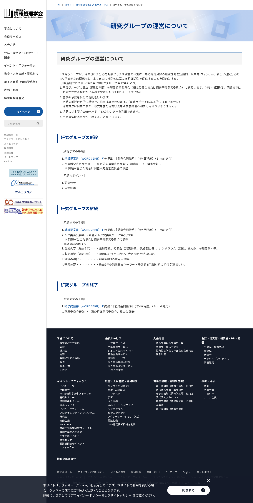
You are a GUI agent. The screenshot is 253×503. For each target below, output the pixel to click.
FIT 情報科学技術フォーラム (75, 393)
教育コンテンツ (116, 412)
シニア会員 (210, 397)
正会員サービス (116, 343)
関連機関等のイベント (72, 443)
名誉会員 (209, 389)
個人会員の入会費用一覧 (170, 343)
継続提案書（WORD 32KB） (82, 230)
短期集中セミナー (70, 401)
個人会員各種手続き (119, 362)
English (8, 161)
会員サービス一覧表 (167, 346)
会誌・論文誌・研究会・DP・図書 (23, 55)
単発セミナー (67, 439)
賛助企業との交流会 (71, 432)
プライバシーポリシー (86, 495)
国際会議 (65, 420)
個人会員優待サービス (120, 366)
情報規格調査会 (14, 98)
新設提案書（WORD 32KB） (82, 158)
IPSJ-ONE (65, 424)
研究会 (208, 354)
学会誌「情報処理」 (215, 347)
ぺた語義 (113, 401)
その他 (63, 370)
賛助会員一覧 (11, 134)
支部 (62, 354)
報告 (62, 362)
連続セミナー (67, 397)
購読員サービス (116, 358)
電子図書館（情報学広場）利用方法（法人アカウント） (175, 395)
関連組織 (113, 420)
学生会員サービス (118, 346)
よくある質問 (11, 143)
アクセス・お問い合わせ (16, 139)
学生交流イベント (70, 436)
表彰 (62, 346)
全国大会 (65, 389)
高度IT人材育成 (116, 389)
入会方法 (10, 45)
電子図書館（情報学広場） (21, 82)
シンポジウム (115, 409)
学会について (12, 28)
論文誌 (208, 350)
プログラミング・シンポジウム (77, 412)
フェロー (209, 393)
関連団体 (8, 152)
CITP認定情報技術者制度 (122, 424)
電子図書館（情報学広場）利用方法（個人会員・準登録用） (175, 387)
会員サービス (12, 36)
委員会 (63, 350)
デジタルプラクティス (216, 358)
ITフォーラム (67, 447)
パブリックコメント (119, 386)
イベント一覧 (67, 386)
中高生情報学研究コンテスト (76, 428)
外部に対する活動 (70, 358)
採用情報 (8, 148)
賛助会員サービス (118, 354)
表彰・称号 (11, 90)
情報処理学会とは (70, 343)
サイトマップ (11, 156)
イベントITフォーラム (72, 409)
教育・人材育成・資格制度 (21, 73)
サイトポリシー (205, 472)
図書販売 (209, 362)
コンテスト (114, 393)
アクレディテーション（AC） (124, 416)
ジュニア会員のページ (120, 350)
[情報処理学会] (59, 4)
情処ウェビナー (68, 405)
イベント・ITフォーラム (20, 65)
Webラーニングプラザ (120, 405)
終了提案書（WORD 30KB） (82, 306)
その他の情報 (115, 370)
